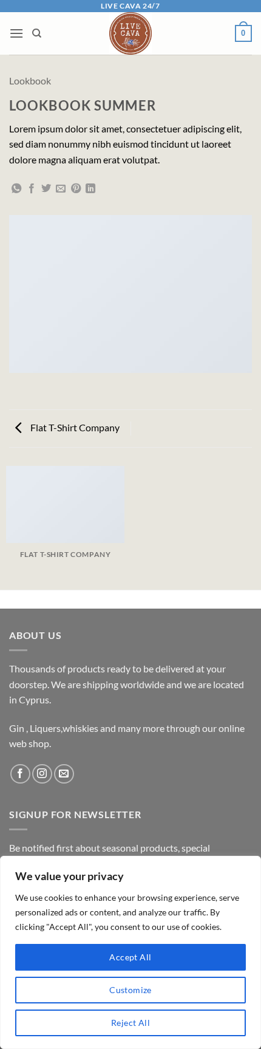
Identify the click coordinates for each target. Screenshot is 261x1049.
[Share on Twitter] (46, 188)
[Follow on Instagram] (42, 774)
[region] (130, 952)
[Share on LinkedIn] (90, 188)
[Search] (36, 33)
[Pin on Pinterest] (76, 188)
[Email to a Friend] (61, 188)
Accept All (130, 957)
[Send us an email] (64, 774)
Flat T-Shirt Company (74, 427)
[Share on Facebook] (31, 188)
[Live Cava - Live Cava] (131, 33)
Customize (130, 990)
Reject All (130, 1022)
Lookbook (30, 80)
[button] (16, 33)
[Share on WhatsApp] (16, 188)
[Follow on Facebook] (20, 774)
